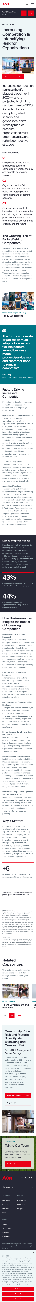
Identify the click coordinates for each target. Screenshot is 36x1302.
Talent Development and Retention (15, 1006)
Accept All (18, 1299)
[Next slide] (11, 1015)
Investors (5, 1208)
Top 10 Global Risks (9, 12)
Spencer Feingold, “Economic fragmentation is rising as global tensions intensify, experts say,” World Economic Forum (17, 894)
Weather (5, 1232)
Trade (4, 1224)
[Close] (33, 1252)
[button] (18, 1095)
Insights (20, 1208)
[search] (27, 4)
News (4, 1213)
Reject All (18, 1294)
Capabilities (21, 1200)
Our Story (6, 1200)
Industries (21, 1204)
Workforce (6, 1236)
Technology (6, 1228)
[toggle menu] (32, 4)
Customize (18, 1289)
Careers (5, 1204)
